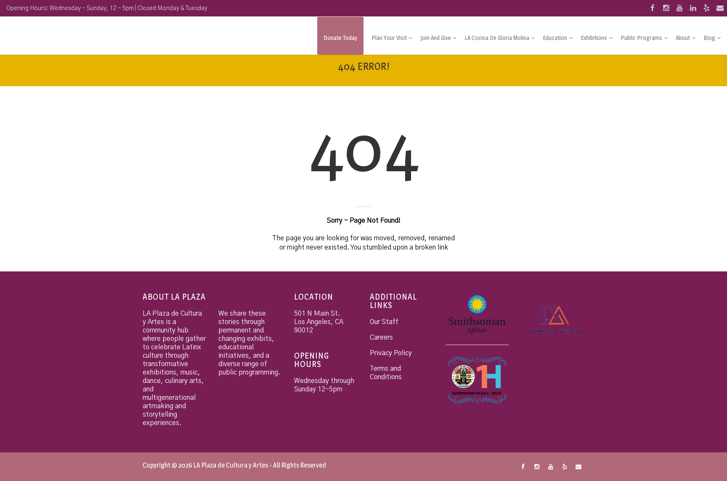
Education (555, 37)
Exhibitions (594, 37)
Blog (709, 37)
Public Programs (641, 37)
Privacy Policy (391, 353)
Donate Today (340, 37)
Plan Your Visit (389, 37)
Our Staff (384, 322)
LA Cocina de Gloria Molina (496, 37)
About (683, 37)
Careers (381, 337)
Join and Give (435, 37)
